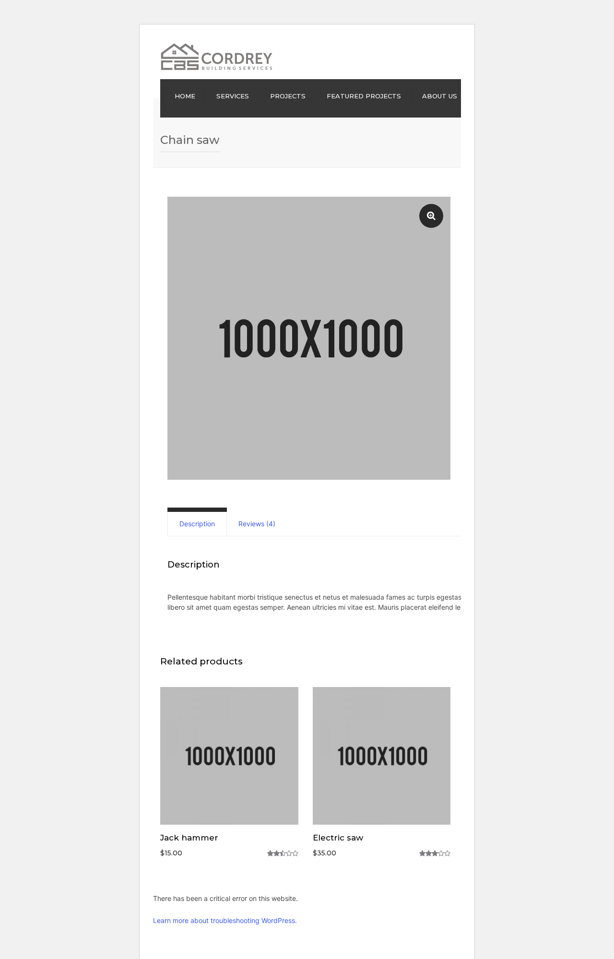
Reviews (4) (256, 524)
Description (197, 524)
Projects (288, 96)
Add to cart (229, 757)
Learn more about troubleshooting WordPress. (225, 920)
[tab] (197, 523)
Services (232, 96)
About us (439, 96)
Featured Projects (364, 96)
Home (185, 96)
